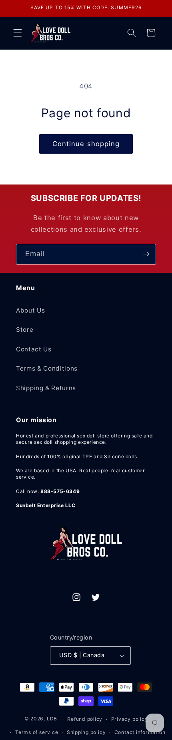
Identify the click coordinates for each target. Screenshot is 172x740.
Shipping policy (86, 732)
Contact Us (34, 349)
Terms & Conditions (47, 368)
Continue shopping (86, 144)
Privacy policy (129, 719)
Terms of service (36, 732)
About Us (30, 310)
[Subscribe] (146, 254)
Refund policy (84, 719)
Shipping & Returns (46, 388)
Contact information (140, 732)
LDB (52, 719)
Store (24, 329)
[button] (17, 32)
